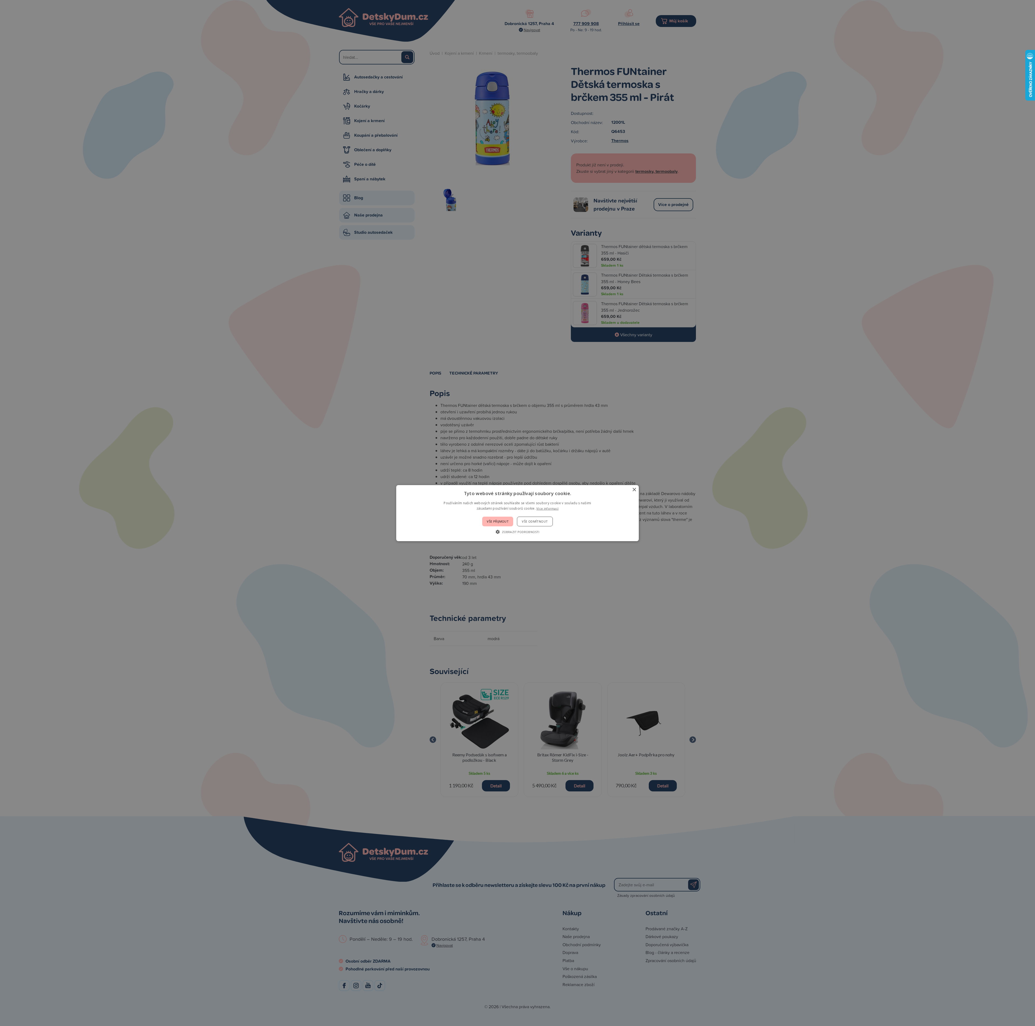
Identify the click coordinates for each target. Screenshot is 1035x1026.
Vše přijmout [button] (498, 521)
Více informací (547, 508)
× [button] (634, 490)
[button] (517, 531)
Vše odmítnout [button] (535, 521)
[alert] (517, 513)
